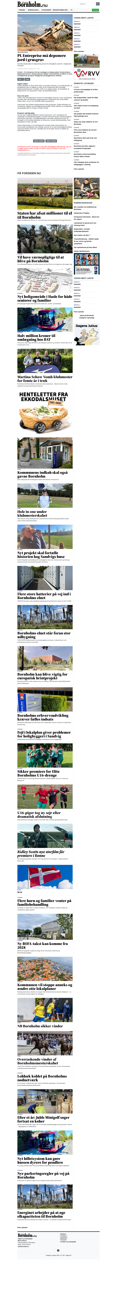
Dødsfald (77, 24)
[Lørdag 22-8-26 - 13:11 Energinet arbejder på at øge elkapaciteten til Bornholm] (45, 1196)
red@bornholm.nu (23, 1246)
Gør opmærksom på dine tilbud (85, 247)
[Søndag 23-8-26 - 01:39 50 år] (45, 877)
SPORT (19, 373)
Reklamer (63, 1234)
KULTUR (19, 848)
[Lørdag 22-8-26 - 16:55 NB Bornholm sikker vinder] (45, 1010)
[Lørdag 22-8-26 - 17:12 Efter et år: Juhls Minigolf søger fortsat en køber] (45, 1101)
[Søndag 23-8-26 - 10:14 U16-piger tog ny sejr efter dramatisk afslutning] (45, 796)
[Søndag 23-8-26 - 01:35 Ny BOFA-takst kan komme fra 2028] (45, 927)
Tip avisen (95, 10)
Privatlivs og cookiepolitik (68, 1241)
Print (27, 79)
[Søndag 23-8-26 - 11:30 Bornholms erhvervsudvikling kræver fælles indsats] (45, 699)
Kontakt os (64, 1236)
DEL (20, 79)
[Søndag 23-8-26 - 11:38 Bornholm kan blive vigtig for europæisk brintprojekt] (45, 658)
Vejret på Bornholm (87, 315)
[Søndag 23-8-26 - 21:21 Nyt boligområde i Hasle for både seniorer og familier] (45, 280)
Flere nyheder (79, 51)
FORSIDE (22, 10)
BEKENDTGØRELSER (60, 10)
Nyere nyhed (38, 141)
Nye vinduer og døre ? (82, 235)
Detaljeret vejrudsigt (86, 318)
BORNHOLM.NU (33, 10)
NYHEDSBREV (46, 10)
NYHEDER (76, 87)
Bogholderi (64, 1238)
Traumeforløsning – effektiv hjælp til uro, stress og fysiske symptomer (86, 241)
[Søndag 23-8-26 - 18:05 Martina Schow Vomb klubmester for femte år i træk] (45, 361)
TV (71, 10)
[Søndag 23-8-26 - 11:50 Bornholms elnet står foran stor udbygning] (45, 617)
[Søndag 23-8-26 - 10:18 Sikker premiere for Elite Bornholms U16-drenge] (45, 755)
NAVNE (19, 889)
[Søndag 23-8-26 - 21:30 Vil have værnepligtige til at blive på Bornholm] (45, 239)
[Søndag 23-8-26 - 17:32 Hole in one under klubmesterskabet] (45, 495)
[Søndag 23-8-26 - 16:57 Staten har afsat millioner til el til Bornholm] (45, 193)
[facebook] (58, 1250)
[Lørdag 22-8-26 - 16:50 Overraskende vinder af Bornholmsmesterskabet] (45, 1043)
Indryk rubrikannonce (82, 251)
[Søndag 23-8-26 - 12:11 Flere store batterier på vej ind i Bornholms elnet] (45, 578)
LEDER (19, 469)
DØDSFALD (77, 21)
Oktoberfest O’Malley (81, 213)
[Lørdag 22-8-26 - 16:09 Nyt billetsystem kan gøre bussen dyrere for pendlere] (45, 1142)
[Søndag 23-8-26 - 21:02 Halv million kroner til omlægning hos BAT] (45, 319)
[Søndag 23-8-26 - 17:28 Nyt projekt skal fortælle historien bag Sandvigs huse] (45, 537)
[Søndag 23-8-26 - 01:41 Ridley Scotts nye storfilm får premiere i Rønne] (45, 836)
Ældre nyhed (51, 141)
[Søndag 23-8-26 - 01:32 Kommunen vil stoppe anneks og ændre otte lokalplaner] (45, 969)
